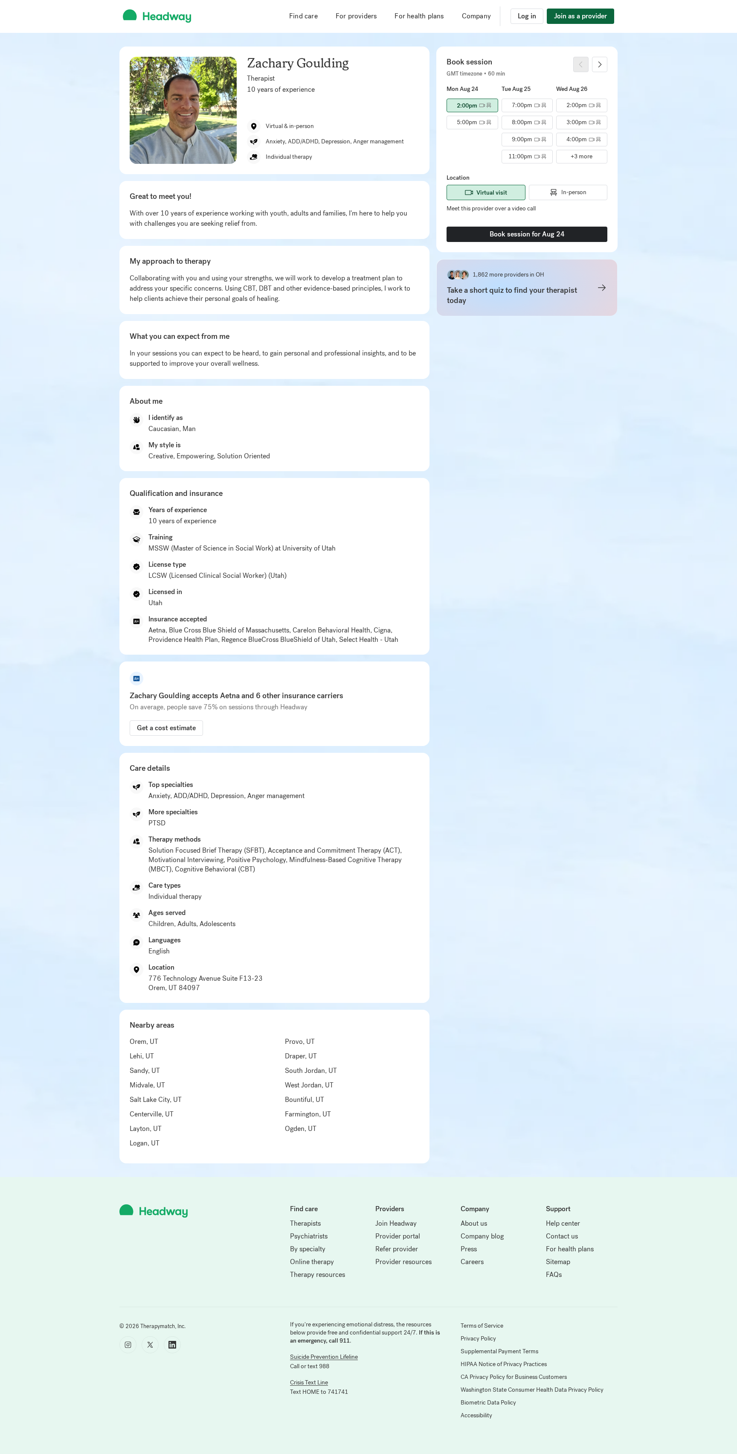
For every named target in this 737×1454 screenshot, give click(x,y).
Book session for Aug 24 (527, 234)
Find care (303, 16)
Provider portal (397, 1236)
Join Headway (396, 1223)
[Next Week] (599, 64)
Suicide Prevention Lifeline (324, 1357)
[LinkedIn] (172, 1344)
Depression (227, 795)
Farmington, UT (308, 1114)
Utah (155, 602)
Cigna (382, 630)
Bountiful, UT (304, 1099)
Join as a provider (580, 16)
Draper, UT (301, 1056)
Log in (527, 16)
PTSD (156, 823)
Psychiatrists (309, 1236)
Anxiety (159, 795)
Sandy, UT (145, 1070)
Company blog (482, 1236)
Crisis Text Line (309, 1382)
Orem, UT (144, 1041)
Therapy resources (317, 1274)
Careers (472, 1261)
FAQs (554, 1274)
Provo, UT (300, 1041)
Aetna (156, 630)
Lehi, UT (142, 1056)
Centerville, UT (152, 1114)
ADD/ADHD (190, 795)
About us (474, 1223)
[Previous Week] (581, 64)
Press (469, 1248)
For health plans (419, 16)
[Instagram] (127, 1344)
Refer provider (396, 1248)
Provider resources (403, 1261)
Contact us (562, 1236)
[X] (150, 1344)
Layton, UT (146, 1128)
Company (476, 16)
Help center (563, 1223)
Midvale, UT (147, 1085)
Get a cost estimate (166, 727)
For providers (356, 16)
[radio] (472, 105)
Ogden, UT (300, 1128)
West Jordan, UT (309, 1085)
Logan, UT (145, 1143)
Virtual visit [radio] (491, 192)
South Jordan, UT (311, 1070)
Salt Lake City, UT (156, 1099)
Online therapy (312, 1261)
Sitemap (558, 1261)
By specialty (307, 1248)
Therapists (305, 1223)
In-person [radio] (573, 192)
